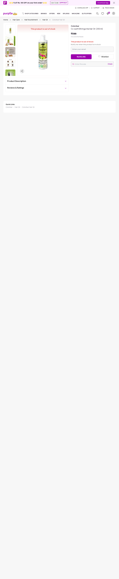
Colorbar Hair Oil (28, 107)
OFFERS (52, 14)
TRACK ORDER (109, 8)
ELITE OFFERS (86, 14)
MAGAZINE (75, 14)
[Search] (97, 13)
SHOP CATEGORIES (31, 14)
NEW (58, 14)
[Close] (114, 2)
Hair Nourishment (31, 20)
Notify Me (81, 56)
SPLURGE (66, 14)
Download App (103, 3)
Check (110, 64)
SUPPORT (96, 8)
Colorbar (9, 107)
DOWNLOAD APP (82, 8)
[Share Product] (22, 71)
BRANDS (44, 14)
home (5, 20)
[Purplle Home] (8, 13)
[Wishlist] (102, 13)
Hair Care (16, 20)
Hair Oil (45, 20)
